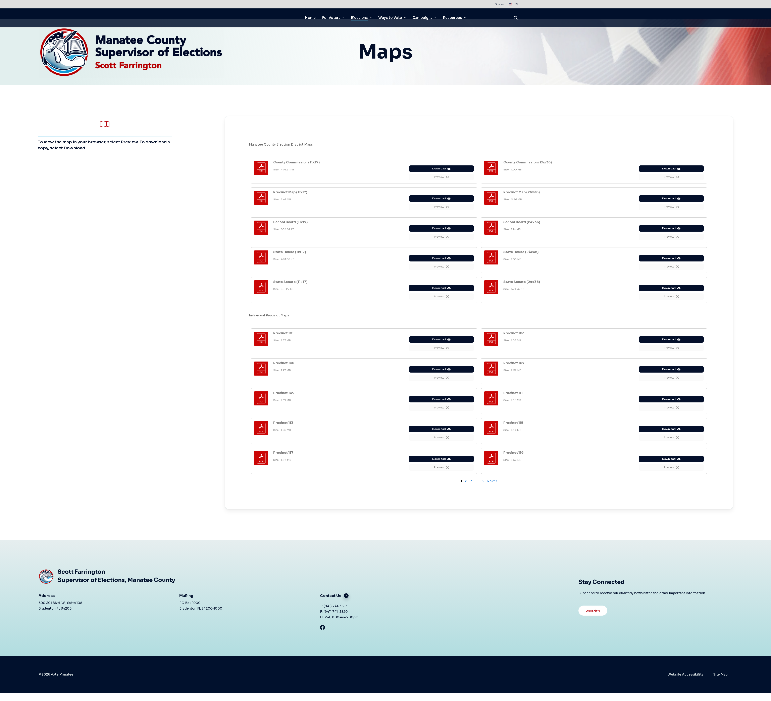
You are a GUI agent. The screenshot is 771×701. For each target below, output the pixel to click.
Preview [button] (439, 177)
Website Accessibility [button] (685, 674)
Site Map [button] (720, 674)
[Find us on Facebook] (387, 627)
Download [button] (439, 168)
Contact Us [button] (330, 596)
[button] (296, 162)
